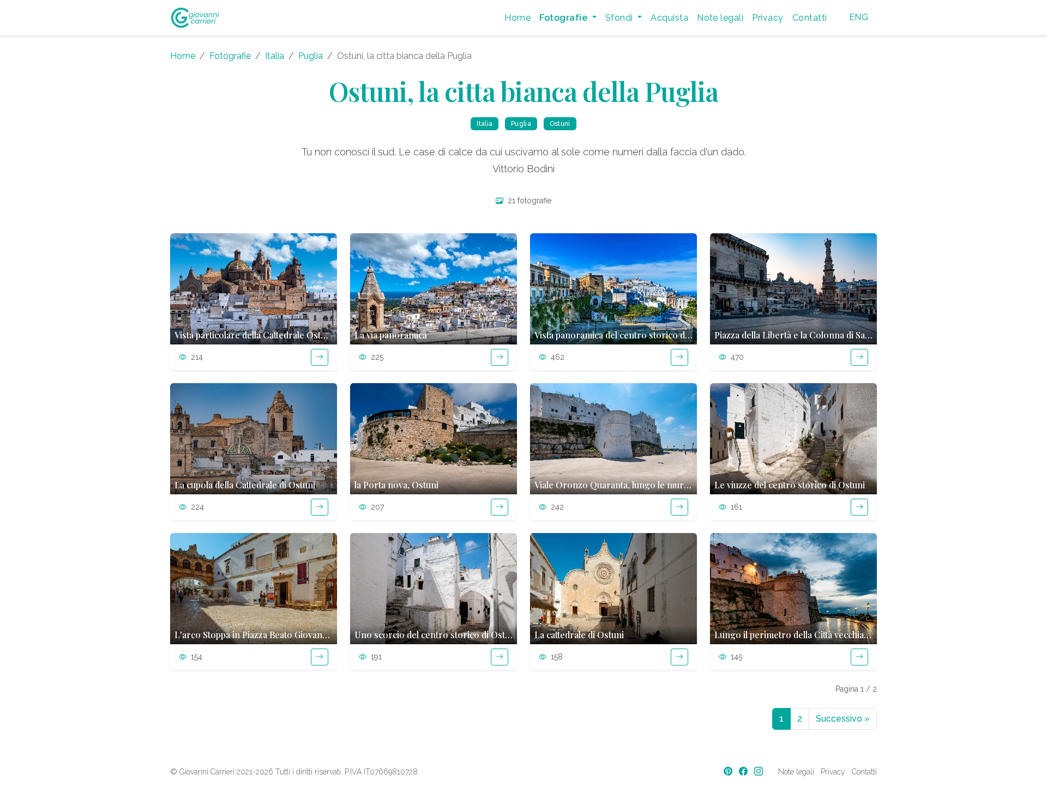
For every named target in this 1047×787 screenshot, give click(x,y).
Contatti (809, 18)
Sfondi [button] (620, 18)
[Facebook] (744, 771)
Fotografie (230, 56)
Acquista (669, 18)
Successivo (843, 718)
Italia (274, 56)
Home (517, 18)
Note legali (720, 18)
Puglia (310, 56)
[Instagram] (759, 771)
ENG (858, 17)
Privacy (767, 18)
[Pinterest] (729, 771)
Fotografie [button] (564, 18)
